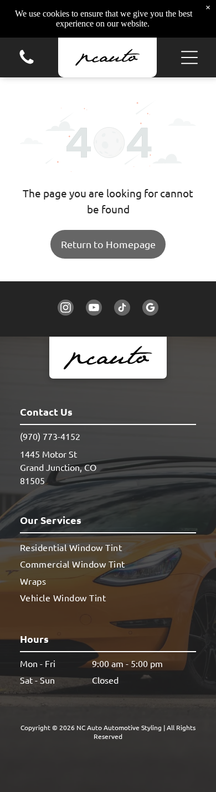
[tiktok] (122, 309)
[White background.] (26, 62)
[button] (189, 57)
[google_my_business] (150, 309)
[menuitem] (108, 547)
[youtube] (94, 309)
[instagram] (66, 309)
